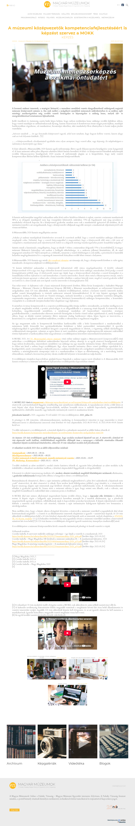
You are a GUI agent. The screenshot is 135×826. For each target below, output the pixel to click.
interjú (41, 18)
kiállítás (65, 14)
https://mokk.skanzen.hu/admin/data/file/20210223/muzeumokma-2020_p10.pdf (47, 546)
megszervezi (38, 402)
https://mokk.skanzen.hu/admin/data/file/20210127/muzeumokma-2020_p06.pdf (47, 536)
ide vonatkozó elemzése (58, 260)
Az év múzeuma (35, 14)
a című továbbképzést (81, 402)
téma (95, 14)
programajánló (28, 18)
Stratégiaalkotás (18, 453)
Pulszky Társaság (51, 14)
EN (118, 5)
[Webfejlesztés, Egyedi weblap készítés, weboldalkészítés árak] (121, 822)
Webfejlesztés (112, 820)
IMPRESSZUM (119, 786)
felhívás (51, 18)
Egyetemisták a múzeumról (87, 18)
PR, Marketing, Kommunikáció (25, 460)
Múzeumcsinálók (64, 18)
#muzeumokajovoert (81, 14)
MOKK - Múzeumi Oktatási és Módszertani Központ (31, 41)
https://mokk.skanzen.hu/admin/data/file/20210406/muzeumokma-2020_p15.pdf (47, 541)
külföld (103, 14)
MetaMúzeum (108, 18)
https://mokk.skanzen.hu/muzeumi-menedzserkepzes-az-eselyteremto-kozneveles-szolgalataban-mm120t (57, 432)
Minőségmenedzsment (21, 455)
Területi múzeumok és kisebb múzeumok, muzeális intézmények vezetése (43, 458)
